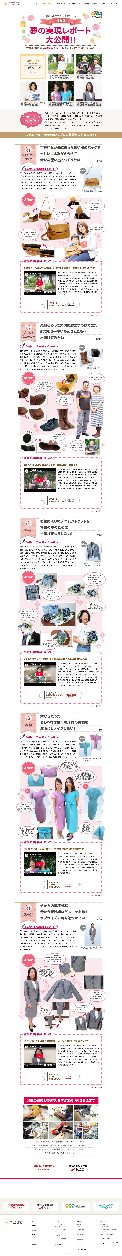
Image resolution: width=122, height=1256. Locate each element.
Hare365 (34, 1244)
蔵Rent (33, 1242)
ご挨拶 (78, 1227)
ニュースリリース (36, 1228)
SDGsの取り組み (59, 1222)
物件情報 (86, 4)
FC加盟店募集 (58, 1236)
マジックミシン (35, 1237)
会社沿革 (79, 1232)
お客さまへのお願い (81, 1249)
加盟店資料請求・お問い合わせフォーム (108, 1229)
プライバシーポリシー (105, 1238)
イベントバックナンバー (60, 1229)
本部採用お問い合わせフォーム (106, 1234)
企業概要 (79, 1224)
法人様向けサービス (74, 4)
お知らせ (34, 1225)
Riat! (33, 1239)
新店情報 (34, 1230)
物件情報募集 (58, 1245)
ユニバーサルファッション (60, 1232)
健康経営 (79, 1242)
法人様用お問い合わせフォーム (106, 1227)
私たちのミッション (59, 1224)
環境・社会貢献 (80, 1234)
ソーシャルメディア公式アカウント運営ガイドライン (109, 1242)
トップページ (35, 1222)
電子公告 (79, 1237)
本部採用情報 (80, 1239)
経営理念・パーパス (81, 1229)
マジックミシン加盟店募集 (60, 1238)
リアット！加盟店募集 (59, 1241)
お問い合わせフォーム (104, 1224)
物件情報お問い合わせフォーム (106, 1232)
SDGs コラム (57, 1227)
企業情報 (79, 1222)
